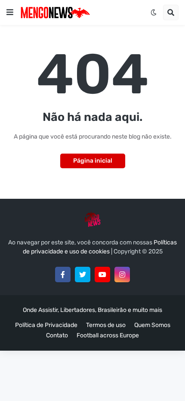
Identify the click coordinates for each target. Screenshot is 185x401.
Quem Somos (152, 325)
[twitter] (82, 274)
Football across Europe (108, 335)
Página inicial (92, 160)
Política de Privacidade (46, 325)
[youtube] (102, 274)
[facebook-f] (63, 274)
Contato (57, 335)
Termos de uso (106, 325)
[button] (10, 12)
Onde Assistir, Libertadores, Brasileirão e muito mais (92, 310)
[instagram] (122, 274)
